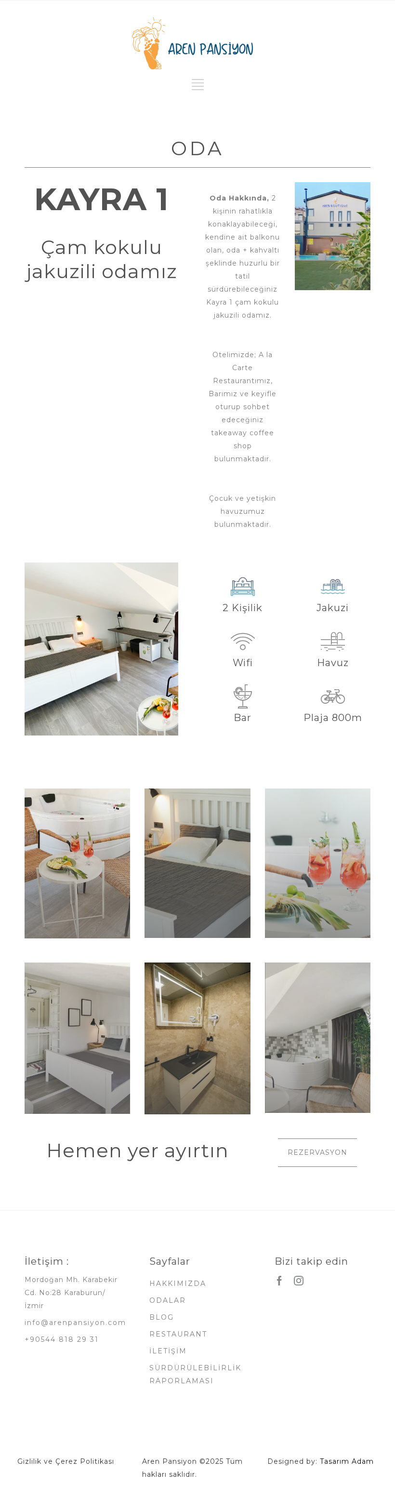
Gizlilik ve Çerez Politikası (65, 1461)
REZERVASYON (317, 1152)
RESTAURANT (178, 1334)
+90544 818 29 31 (62, 1339)
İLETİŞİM (168, 1351)
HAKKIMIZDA (177, 1283)
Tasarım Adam (347, 1461)
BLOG (161, 1317)
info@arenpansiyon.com (75, 1322)
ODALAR (167, 1300)
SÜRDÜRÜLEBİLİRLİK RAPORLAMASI (195, 1374)
